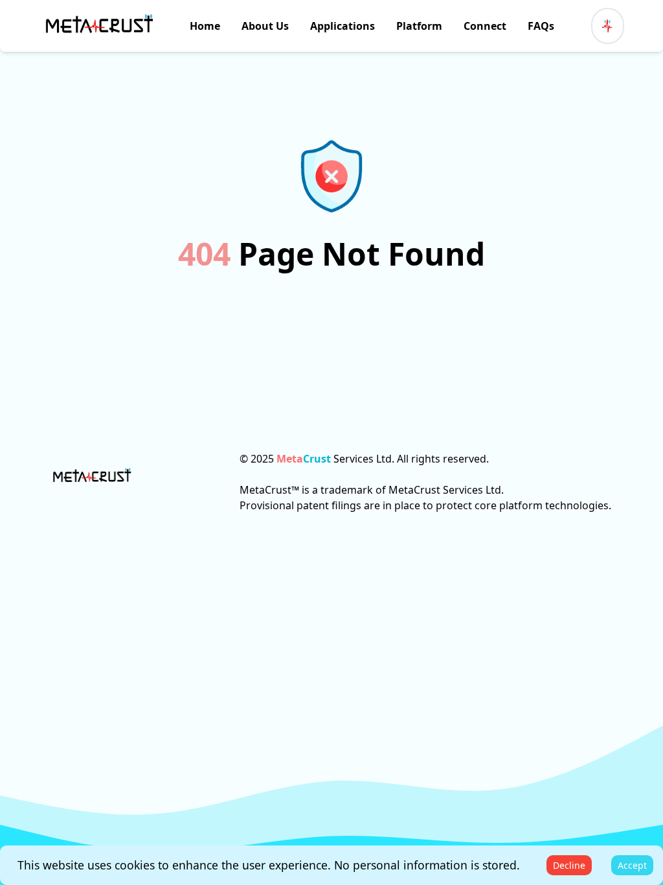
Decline (569, 865)
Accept (632, 865)
